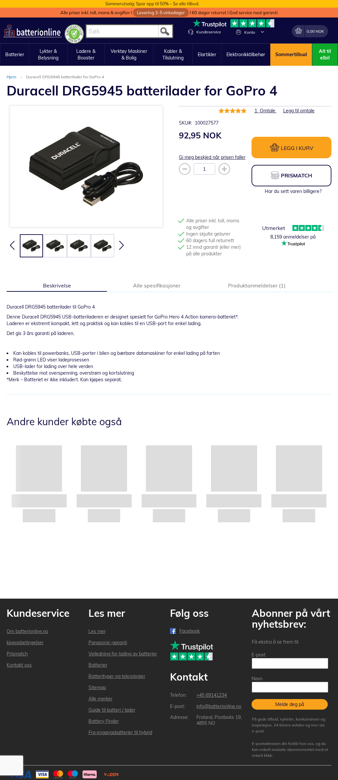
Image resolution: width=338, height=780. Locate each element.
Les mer (97, 631)
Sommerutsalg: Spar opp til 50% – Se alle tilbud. (152, 3)
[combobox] (129, 31)
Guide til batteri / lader (111, 710)
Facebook (189, 631)
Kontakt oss (19, 665)
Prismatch (17, 654)
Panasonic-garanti (107, 643)
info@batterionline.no (218, 706)
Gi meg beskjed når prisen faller (212, 157)
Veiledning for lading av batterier (122, 654)
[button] (262, 32)
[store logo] (32, 31)
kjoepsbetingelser (25, 643)
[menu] (169, 55)
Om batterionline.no (27, 631)
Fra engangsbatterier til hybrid (120, 732)
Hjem (12, 76)
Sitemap (97, 687)
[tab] (57, 285)
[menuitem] (14, 55)
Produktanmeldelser (256, 285)
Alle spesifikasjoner (157, 285)
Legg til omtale (299, 111)
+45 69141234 (211, 695)
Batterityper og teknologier (116, 676)
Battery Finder (103, 721)
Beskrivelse (57, 285)
